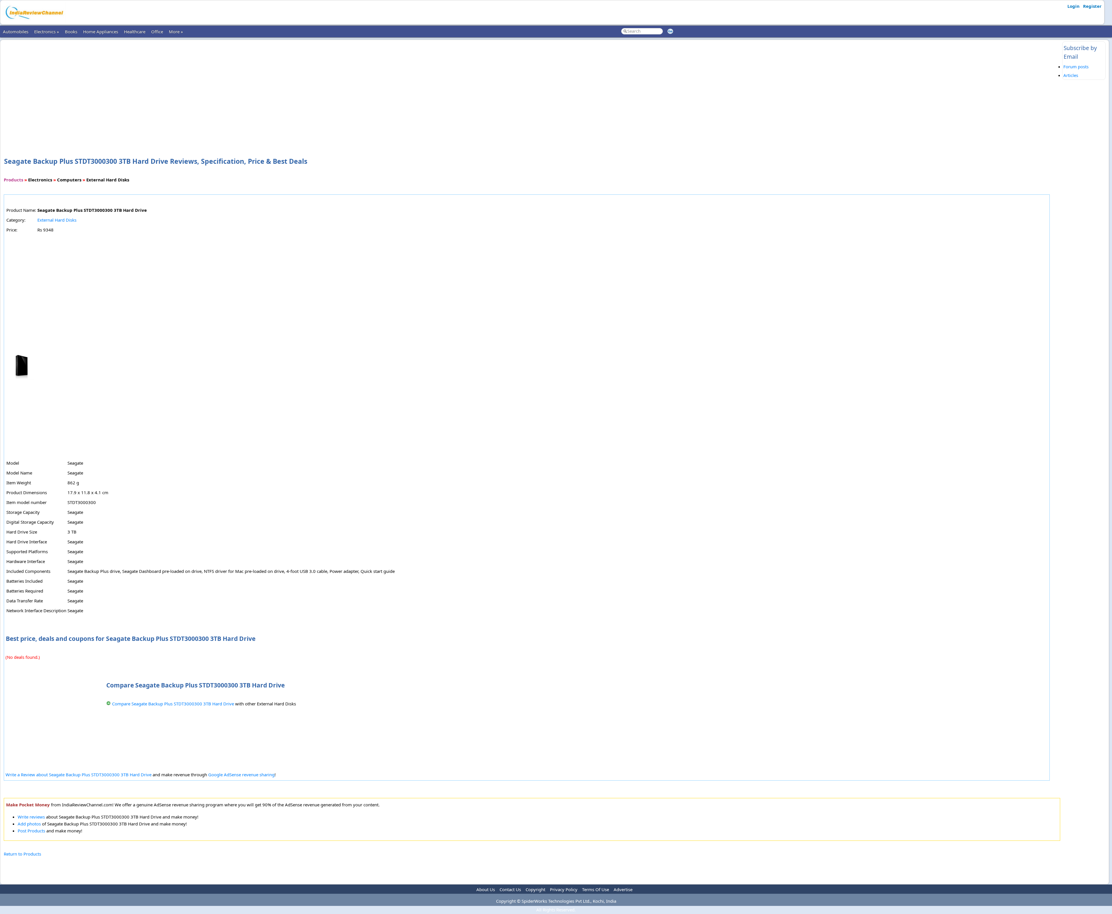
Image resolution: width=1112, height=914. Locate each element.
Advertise (623, 889)
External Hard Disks (56, 220)
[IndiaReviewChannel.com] (34, 21)
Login (1073, 6)
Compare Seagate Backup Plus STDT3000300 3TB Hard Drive (173, 704)
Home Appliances (100, 31)
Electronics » (46, 31)
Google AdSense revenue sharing (241, 774)
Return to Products (22, 854)
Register (1092, 6)
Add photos (29, 824)
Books (71, 31)
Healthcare (134, 31)
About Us (485, 889)
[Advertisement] (532, 89)
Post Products (31, 831)
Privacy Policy (563, 889)
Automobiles (15, 31)
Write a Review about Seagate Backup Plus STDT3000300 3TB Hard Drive (78, 774)
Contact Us (510, 889)
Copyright (535, 889)
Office (157, 31)
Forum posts (1076, 66)
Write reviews (31, 817)
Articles (1070, 75)
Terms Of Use (595, 889)
